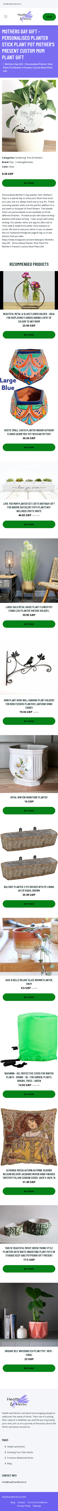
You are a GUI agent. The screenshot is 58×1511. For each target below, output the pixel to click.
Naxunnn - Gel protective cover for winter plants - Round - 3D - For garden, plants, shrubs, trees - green (29, 1077)
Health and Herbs (16, 1446)
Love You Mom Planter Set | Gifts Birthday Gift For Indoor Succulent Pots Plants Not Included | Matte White (29, 507)
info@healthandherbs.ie (12, 4)
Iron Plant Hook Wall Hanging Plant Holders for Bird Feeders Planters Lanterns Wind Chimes (29, 703)
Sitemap (37, 1505)
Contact (21, 1502)
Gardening (20, 157)
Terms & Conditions (37, 1502)
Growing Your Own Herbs (20, 1452)
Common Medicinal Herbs (20, 1457)
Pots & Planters (35, 157)
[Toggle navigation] (5, 16)
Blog (9, 1463)
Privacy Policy (24, 1505)
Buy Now (29, 183)
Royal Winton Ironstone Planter (29, 797)
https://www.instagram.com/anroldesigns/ (23, 239)
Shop (49, 16)
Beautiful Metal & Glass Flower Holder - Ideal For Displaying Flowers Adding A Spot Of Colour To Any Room (29, 317)
